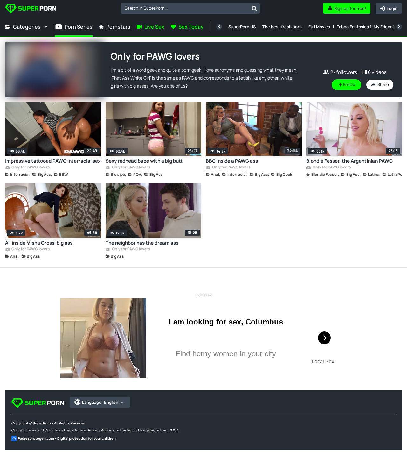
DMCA (174, 430)
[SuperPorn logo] (30, 9)
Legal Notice (76, 430)
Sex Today (191, 26)
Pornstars (118, 26)
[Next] (399, 27)
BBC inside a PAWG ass (232, 161)
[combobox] (190, 8)
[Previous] (219, 27)
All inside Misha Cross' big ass (38, 242)
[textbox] (185, 8)
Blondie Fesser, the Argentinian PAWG (349, 161)
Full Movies (319, 27)
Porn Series (79, 26)
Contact (18, 430)
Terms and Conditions (45, 430)
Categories (27, 26)
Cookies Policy (125, 430)
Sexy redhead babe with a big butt (144, 161)
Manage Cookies (153, 430)
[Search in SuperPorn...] (254, 8)
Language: (100, 402)
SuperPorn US (242, 27)
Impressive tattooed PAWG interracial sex (52, 161)
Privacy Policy (99, 430)
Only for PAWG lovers (30, 167)
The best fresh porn (282, 27)
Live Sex (154, 26)
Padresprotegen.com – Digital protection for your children (67, 438)
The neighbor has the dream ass (142, 242)
